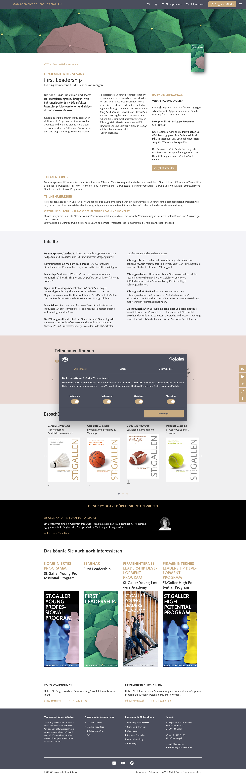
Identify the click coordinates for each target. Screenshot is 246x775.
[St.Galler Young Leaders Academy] (140, 629)
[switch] (107, 401)
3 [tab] (127, 493)
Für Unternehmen (195, 4)
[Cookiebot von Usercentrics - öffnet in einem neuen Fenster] (171, 359)
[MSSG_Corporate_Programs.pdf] (64, 460)
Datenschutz (154, 772)
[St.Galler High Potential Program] (180, 629)
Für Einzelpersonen (172, 4)
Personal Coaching (135, 739)
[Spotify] (132, 763)
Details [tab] (123, 369)
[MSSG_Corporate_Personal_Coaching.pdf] (182, 460)
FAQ (89, 735)
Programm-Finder (224, 4)
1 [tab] (118, 493)
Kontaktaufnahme (176, 744)
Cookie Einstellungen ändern (188, 772)
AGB (164, 772)
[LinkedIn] (114, 763)
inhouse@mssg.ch (134, 700)
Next (193, 379)
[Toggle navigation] (240, 4)
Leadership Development (138, 722)
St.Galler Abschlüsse (95, 731)
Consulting (132, 743)
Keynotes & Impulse (135, 735)
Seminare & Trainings (136, 727)
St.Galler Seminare (94, 722)
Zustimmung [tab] (80, 369)
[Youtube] (123, 763)
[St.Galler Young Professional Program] (61, 629)
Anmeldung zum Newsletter (180, 747)
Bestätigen (163, 413)
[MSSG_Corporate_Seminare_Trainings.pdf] (103, 460)
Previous (52, 379)
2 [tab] (123, 493)
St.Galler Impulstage (95, 727)
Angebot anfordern (164, 168)
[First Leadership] (101, 629)
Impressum (141, 772)
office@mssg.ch (52, 700)
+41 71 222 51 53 (77, 700)
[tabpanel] (64, 456)
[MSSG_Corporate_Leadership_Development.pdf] (143, 456)
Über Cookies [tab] (166, 369)
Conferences (132, 731)
